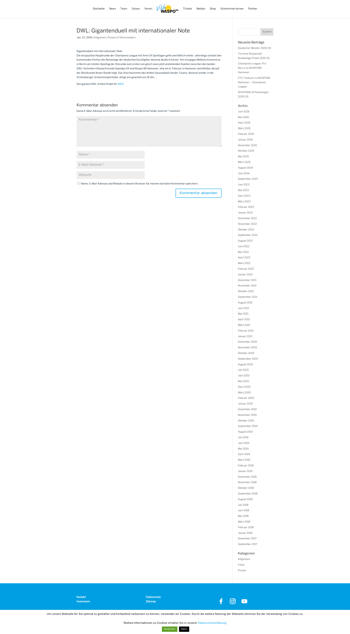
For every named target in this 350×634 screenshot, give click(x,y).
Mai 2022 (243, 252)
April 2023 (244, 196)
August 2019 (245, 432)
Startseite (99, 9)
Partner (252, 9)
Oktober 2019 (246, 421)
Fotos (241, 565)
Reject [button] (184, 629)
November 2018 (247, 482)
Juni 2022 (243, 246)
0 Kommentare (127, 37)
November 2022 (247, 224)
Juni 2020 (244, 376)
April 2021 (244, 319)
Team (123, 9)
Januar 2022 (245, 274)
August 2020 (245, 364)
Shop (213, 9)
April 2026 (244, 123)
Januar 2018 (245, 533)
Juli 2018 (243, 505)
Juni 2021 (243, 308)
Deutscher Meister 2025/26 (254, 48)
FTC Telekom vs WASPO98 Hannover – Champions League (254, 82)
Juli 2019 (243, 437)
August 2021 (245, 303)
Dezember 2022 (247, 218)
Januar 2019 (245, 471)
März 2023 (244, 202)
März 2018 (244, 522)
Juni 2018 (243, 510)
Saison (136, 9)
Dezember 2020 (247, 342)
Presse (112, 37)
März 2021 (244, 325)
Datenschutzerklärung (212, 623)
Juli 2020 (243, 370)
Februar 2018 (246, 527)
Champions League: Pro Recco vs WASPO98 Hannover (252, 68)
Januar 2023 (245, 213)
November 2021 (247, 286)
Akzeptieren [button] (169, 629)
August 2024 (245, 168)
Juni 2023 (243, 185)
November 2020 (247, 347)
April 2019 (244, 454)
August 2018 (245, 499)
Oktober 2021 (246, 291)
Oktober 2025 (246, 151)
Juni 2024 (244, 173)
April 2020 (244, 387)
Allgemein (100, 37)
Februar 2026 (246, 134)
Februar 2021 (246, 331)
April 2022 (244, 258)
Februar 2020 (246, 398)
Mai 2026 (243, 117)
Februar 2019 (246, 466)
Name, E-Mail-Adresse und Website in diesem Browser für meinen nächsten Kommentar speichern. (139, 184)
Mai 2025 (243, 156)
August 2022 (245, 241)
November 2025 (247, 145)
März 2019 (244, 460)
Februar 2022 (246, 269)
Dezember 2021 (247, 280)
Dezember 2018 (247, 477)
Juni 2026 (244, 112)
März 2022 (244, 263)
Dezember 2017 (247, 538)
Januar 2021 (245, 336)
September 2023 (248, 179)
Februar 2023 (246, 207)
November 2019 (247, 415)
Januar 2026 (245, 140)
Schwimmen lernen (232, 9)
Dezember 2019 (247, 409)
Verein (148, 9)
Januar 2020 (245, 404)
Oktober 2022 (246, 230)
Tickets (187, 9)
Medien (201, 9)
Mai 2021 (243, 314)
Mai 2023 (243, 190)
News (112, 9)
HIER (120, 84)
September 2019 (248, 426)
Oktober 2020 (246, 353)
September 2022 (248, 235)
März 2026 (244, 128)
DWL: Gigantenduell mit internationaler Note (133, 31)
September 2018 (248, 494)
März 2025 (244, 162)
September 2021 (247, 297)
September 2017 (247, 544)
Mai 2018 (243, 516)
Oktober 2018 (246, 488)
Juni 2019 (243, 443)
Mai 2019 (243, 449)
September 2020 (248, 359)
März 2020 (244, 393)
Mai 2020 (243, 381)
